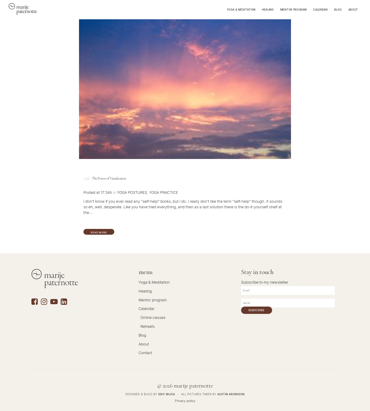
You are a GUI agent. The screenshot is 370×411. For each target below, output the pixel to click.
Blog (142, 335)
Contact (145, 352)
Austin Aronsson (231, 394)
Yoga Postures (132, 192)
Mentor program (153, 300)
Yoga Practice (163, 192)
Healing (145, 291)
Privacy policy (185, 401)
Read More (99, 232)
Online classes (153, 317)
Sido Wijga (166, 394)
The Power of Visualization (109, 178)
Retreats (147, 326)
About (144, 344)
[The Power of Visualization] (185, 79)
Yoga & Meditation (154, 282)
